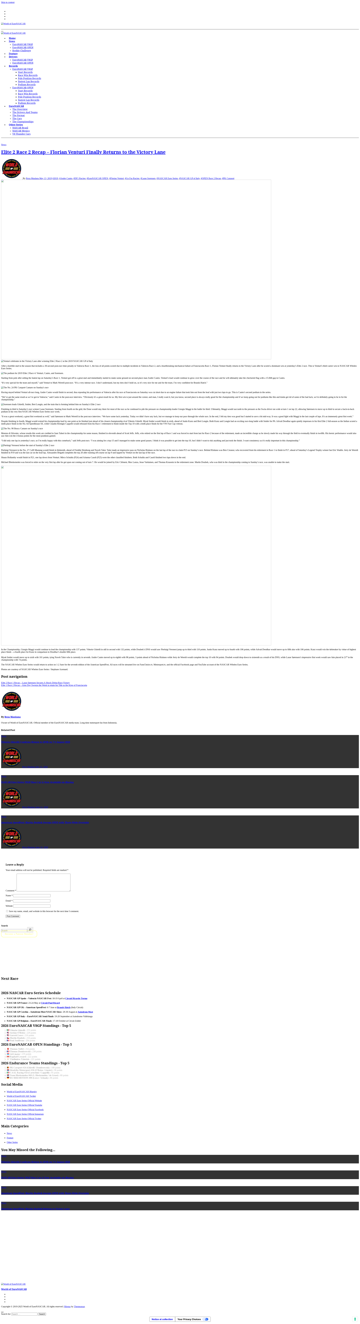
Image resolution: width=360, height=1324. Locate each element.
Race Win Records (28, 75)
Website (9, 906)
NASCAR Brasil (20, 127)
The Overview (20, 109)
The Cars (17, 118)
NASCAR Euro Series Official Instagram (25, 1114)
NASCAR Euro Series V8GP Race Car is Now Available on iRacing (37, 782)
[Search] (30, 929)
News (12, 41)
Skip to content (7, 2)
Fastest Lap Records (28, 81)
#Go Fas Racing (132, 178)
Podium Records (27, 84)
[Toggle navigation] (2, 31)
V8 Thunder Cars (21, 133)
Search (4, 925)
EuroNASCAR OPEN (22, 47)
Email (9, 901)
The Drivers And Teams (25, 112)
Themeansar (79, 1306)
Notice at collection (162, 1319)
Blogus (67, 1306)
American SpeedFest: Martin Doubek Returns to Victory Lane (35, 1208)
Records (13, 66)
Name (9, 895)
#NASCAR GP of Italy (189, 178)
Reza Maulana (32, 178)
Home (12, 38)
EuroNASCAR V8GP (22, 44)
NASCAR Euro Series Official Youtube (24, 1105)
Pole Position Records (29, 78)
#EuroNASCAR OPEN (97, 178)
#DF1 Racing (79, 178)
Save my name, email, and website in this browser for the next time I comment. (44, 911)
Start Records (25, 72)
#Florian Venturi (116, 178)
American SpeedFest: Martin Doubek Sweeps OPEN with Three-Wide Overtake (45, 822)
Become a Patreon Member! (19, 933)
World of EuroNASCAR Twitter (21, 1096)
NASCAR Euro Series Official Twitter (24, 1118)
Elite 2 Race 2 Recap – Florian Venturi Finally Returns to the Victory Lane (83, 152)
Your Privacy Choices (189, 1319)
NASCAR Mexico (21, 130)
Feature (13, 53)
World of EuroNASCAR (14, 1289)
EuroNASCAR (16, 106)
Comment (11, 890)
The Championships (22, 121)
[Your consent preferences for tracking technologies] (355, 1319)
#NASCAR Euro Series (167, 178)
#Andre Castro (65, 178)
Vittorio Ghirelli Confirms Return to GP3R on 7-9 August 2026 (35, 742)
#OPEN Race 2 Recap (211, 178)
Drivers (13, 56)
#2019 (55, 178)
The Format (18, 115)
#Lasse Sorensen (147, 178)
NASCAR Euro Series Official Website (24, 1100)
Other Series (16, 124)
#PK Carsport (228, 178)
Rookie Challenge (21, 50)
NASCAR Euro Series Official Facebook (25, 1109)
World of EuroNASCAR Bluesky (22, 1091)
